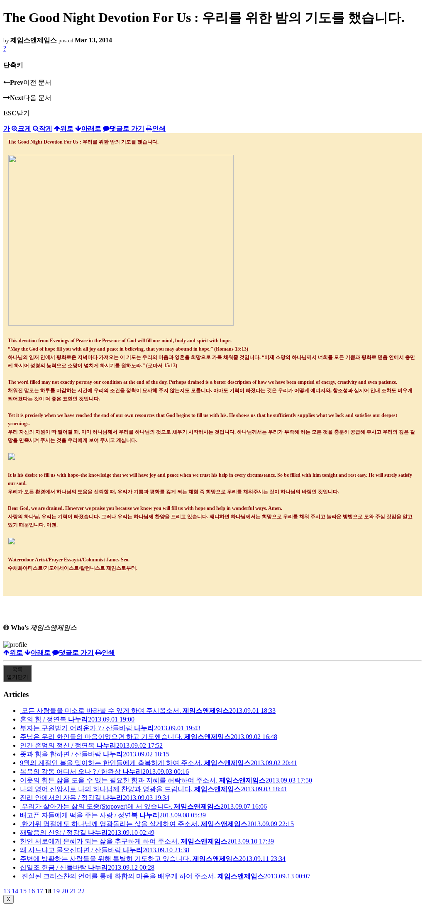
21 (73, 891)
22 (81, 891)
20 (64, 891)
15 (23, 891)
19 (56, 891)
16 (31, 891)
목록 (17, 673)
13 (6, 891)
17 (40, 891)
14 (15, 891)
